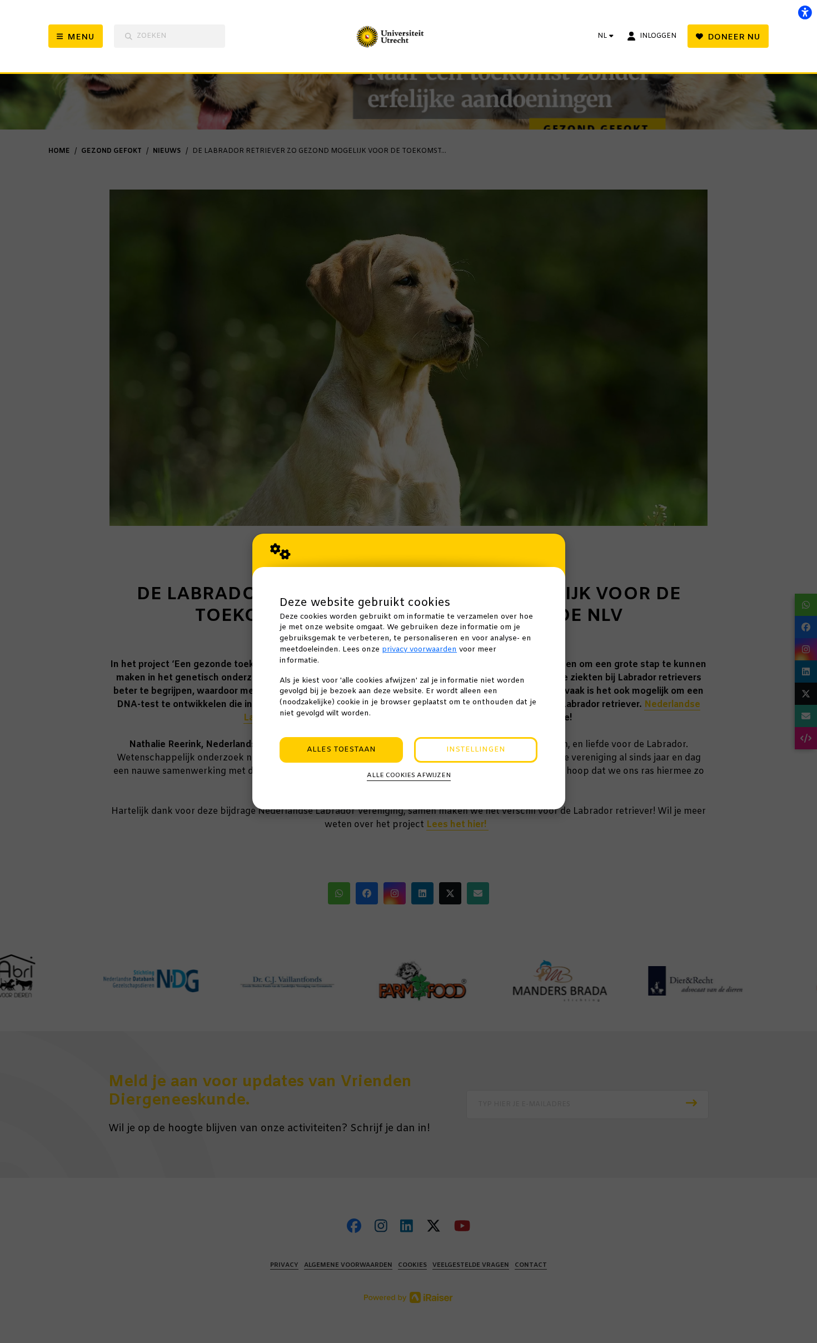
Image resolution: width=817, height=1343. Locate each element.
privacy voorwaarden (419, 649)
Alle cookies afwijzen (409, 775)
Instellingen (475, 749)
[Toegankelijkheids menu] (804, 12)
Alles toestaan (341, 749)
